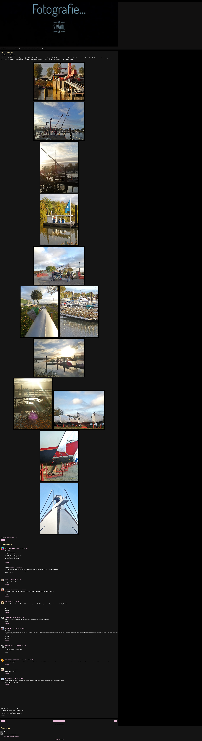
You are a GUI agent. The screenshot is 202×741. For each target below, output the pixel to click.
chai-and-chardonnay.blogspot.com (13, 659)
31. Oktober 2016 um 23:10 (18, 678)
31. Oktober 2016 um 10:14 (14, 601)
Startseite (59, 721)
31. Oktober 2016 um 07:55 (19, 589)
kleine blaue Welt (9, 645)
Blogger (62, 739)
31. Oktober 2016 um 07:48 (15, 579)
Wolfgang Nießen (9, 628)
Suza (7, 732)
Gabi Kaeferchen (9, 589)
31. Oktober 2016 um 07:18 (15, 567)
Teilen (3, 540)
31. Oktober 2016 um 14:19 (17, 617)
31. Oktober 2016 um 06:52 (22, 548)
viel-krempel (8, 617)
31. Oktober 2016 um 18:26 (19, 645)
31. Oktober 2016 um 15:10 (19, 628)
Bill (6, 669)
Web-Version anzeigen (59, 724)
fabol (6, 601)
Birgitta (6, 579)
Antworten (7, 562)
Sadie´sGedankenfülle (10, 548)
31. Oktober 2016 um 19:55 (13, 669)
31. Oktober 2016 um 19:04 (28, 659)
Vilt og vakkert (8, 678)
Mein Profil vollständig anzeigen (11, 736)
